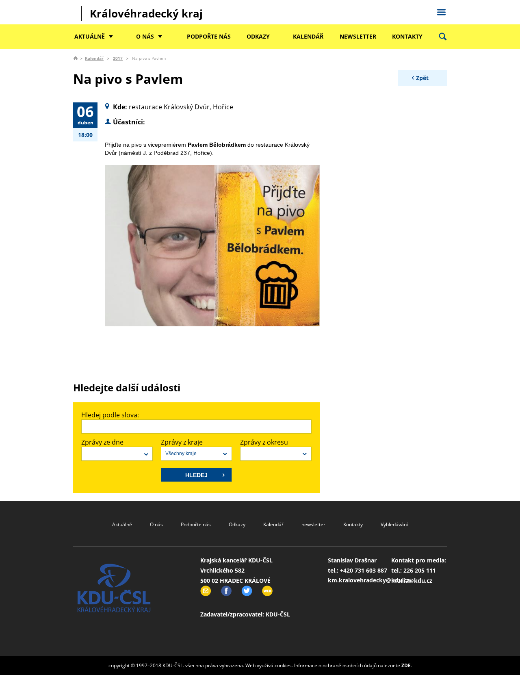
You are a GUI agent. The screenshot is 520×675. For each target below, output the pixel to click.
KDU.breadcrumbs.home (75, 58)
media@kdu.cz (411, 580)
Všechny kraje (181, 453)
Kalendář (308, 36)
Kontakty (407, 36)
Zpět (422, 78)
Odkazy (258, 36)
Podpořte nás (209, 36)
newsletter (358, 36)
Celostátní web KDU (441, 11)
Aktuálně (89, 36)
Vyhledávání (394, 524)
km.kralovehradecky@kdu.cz (369, 580)
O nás (145, 36)
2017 (118, 58)
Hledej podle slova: (110, 414)
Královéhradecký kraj (146, 13)
